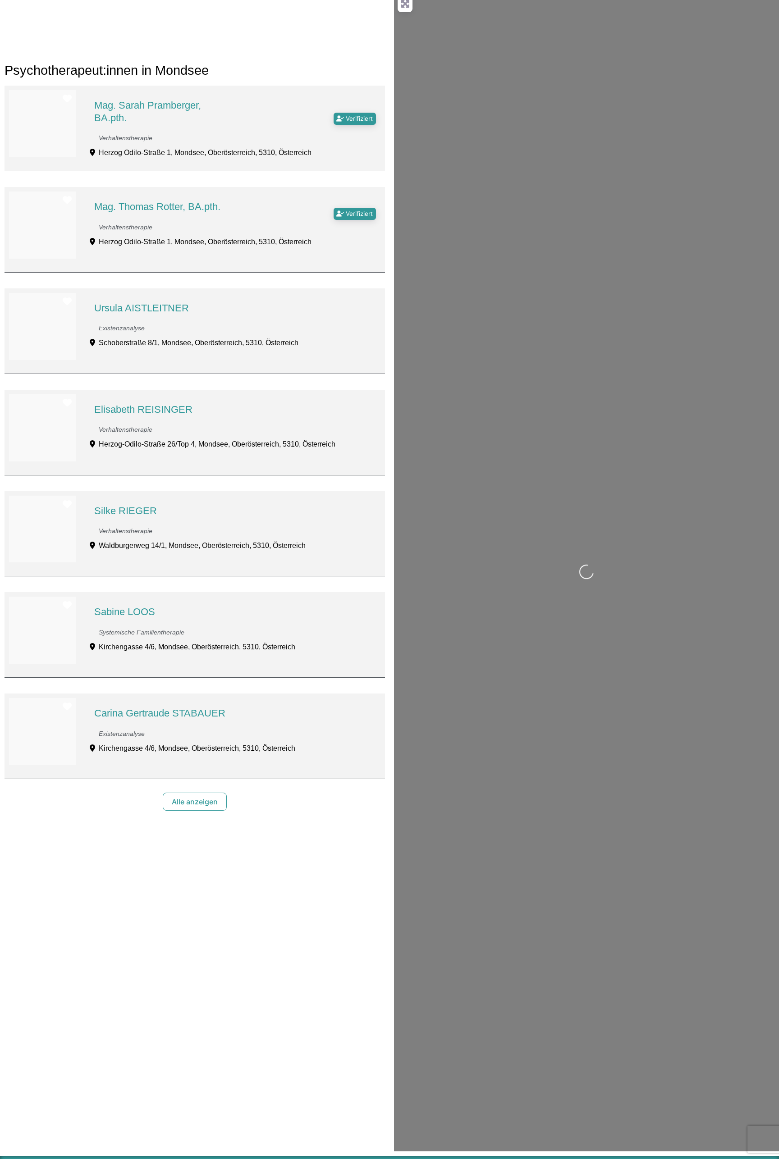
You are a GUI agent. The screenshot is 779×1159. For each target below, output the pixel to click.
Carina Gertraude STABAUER (159, 713)
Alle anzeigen (195, 801)
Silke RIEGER (125, 510)
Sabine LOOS (124, 611)
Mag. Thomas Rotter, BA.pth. (157, 206)
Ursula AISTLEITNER (141, 308)
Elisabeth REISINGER (143, 409)
